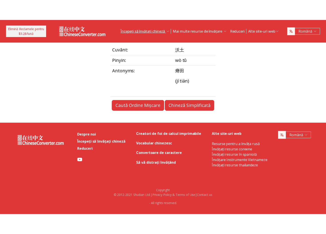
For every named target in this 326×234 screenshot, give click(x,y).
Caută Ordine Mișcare (138, 105)
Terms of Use (185, 195)
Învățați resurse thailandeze (235, 165)
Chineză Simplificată (189, 105)
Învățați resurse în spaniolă (234, 154)
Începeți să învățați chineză (101, 141)
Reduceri (237, 31)
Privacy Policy (162, 195)
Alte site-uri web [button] (261, 31)
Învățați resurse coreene (232, 149)
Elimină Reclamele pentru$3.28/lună (26, 31)
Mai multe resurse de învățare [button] (198, 31)
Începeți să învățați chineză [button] (143, 31)
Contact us (204, 195)
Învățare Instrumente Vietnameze (239, 159)
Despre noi (86, 134)
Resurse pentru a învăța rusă (236, 143)
